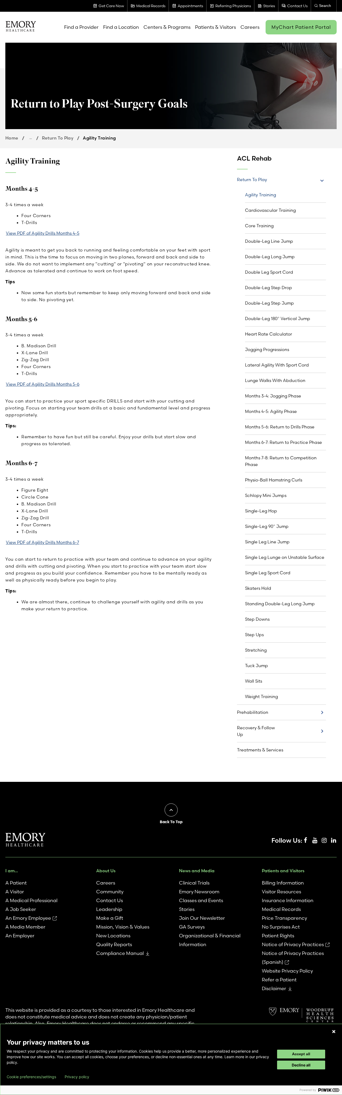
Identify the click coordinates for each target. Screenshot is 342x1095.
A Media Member (25, 927)
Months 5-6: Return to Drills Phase (279, 426)
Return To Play (58, 138)
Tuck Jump (256, 665)
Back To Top (171, 821)
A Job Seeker (20, 909)
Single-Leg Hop (261, 510)
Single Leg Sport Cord (267, 572)
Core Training (259, 225)
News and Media (197, 870)
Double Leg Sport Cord (269, 272)
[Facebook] (305, 840)
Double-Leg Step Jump (269, 303)
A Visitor (14, 892)
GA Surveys (192, 927)
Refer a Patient (279, 980)
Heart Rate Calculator (268, 334)
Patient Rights (278, 936)
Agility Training (260, 194)
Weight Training (261, 696)
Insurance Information (287, 900)
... (30, 137)
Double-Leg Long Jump (270, 256)
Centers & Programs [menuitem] (167, 27)
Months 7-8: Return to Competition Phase (281, 461)
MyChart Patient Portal (301, 27)
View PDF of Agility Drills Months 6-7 (42, 542)
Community (109, 892)
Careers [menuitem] (249, 27)
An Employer (19, 936)
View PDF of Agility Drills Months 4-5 (42, 233)
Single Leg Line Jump (267, 541)
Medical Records (281, 909)
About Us (105, 870)
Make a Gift (109, 918)
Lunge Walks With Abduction (275, 380)
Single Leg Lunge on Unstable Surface (284, 557)
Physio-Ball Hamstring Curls (273, 480)
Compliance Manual (120, 953)
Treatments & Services (260, 749)
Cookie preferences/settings (31, 1077)
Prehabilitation (252, 712)
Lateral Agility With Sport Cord (277, 365)
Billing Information (283, 883)
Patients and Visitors (283, 870)
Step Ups (254, 634)
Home (11, 138)
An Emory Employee (28, 918)
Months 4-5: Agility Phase (271, 411)
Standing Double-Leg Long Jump (280, 603)
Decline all (301, 1065)
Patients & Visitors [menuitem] (215, 27)
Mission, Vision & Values (122, 927)
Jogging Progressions (267, 349)
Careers (105, 883)
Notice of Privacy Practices (293, 944)
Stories (187, 909)
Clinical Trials (194, 883)
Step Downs (257, 619)
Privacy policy (77, 1077)
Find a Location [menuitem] (121, 27)
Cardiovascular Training (270, 210)
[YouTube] (315, 840)
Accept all (301, 1054)
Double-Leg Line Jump (269, 241)
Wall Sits (253, 681)
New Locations (113, 936)
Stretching (256, 650)
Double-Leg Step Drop (268, 287)
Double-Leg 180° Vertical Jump (277, 318)
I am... (11, 870)
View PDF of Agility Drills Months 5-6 (42, 384)
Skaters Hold (258, 588)
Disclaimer (274, 988)
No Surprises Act (281, 927)
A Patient (16, 883)
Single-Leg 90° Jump (267, 526)
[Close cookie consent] (334, 1031)
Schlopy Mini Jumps (265, 495)
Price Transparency (284, 918)
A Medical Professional (31, 900)
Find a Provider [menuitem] (81, 27)
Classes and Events (201, 900)
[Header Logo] (20, 27)
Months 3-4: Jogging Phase (273, 396)
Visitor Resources (281, 892)
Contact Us (109, 900)
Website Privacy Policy (287, 971)
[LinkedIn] (333, 840)
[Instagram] (324, 840)
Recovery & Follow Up (256, 731)
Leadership (109, 909)
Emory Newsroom (199, 892)
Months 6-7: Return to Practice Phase (283, 442)
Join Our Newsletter (202, 918)
